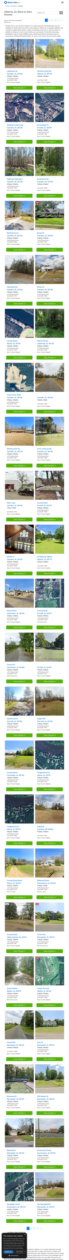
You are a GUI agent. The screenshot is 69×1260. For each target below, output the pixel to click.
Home (7, 6)
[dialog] (14, 1245)
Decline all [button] (19, 1252)
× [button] (25, 1234)
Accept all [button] (8, 1252)
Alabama (14, 6)
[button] (14, 1256)
